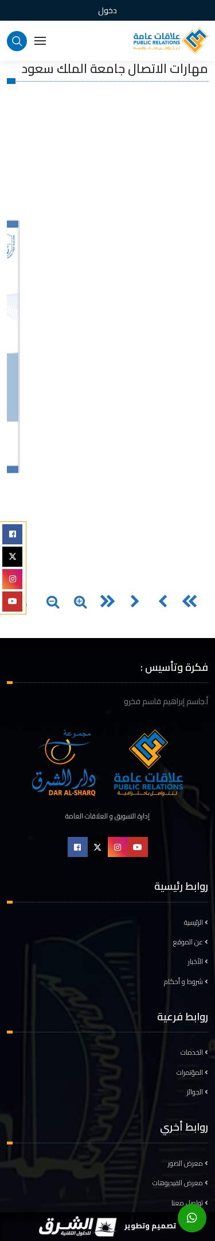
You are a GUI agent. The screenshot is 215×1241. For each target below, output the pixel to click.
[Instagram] (12, 579)
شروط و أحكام (184, 982)
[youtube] (12, 601)
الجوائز (196, 1092)
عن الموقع (189, 942)
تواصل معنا (188, 1203)
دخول (107, 10)
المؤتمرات (191, 1073)
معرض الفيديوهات (179, 1183)
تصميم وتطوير (149, 1225)
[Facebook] (12, 534)
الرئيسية (194, 923)
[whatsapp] (192, 1218)
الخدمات (193, 1052)
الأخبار (196, 962)
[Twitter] (12, 557)
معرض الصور (186, 1163)
